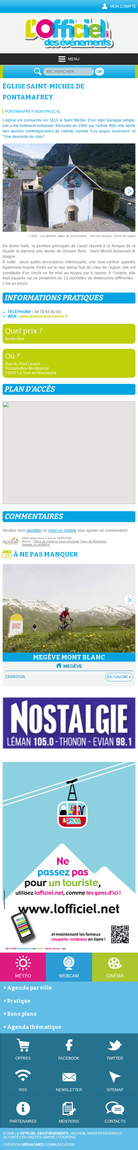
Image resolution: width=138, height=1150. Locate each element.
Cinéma (115, 975)
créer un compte (62, 530)
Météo (23, 975)
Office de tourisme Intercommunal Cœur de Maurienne (70, 541)
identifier (34, 530)
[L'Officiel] (69, 47)
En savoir (119, 677)
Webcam (69, 975)
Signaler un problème (36, 544)
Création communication (38, 1144)
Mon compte (123, 6)
